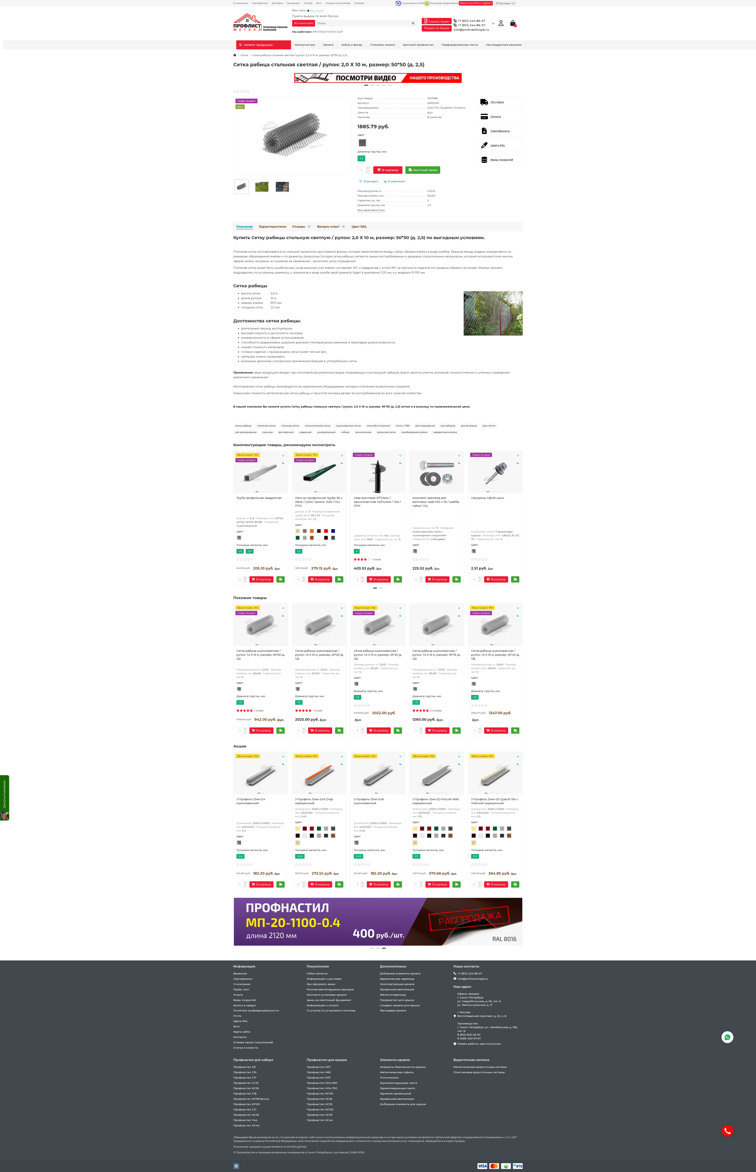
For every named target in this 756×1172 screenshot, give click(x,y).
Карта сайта (241, 1031)
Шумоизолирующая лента (398, 1082)
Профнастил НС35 (246, 1114)
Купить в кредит (244, 1005)
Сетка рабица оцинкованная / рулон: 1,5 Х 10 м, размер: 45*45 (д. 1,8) (495, 654)
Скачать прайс (438, 21)
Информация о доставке (324, 978)
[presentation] (233, 517)
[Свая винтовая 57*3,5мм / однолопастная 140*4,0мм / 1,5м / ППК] (378, 473)
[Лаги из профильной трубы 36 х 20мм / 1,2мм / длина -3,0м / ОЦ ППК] (319, 473)
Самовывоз (293, 3)
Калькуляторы (305, 44)
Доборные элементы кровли (400, 973)
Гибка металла (317, 973)
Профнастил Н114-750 (322, 1088)
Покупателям (318, 966)
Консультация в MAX (412, 3)
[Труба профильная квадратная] (260, 473)
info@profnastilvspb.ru (471, 29)
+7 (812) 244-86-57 (471, 21)
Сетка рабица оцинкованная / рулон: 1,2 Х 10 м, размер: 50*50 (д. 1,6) (260, 654)
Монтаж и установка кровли (327, 994)
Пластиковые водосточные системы (479, 1072)
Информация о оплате (322, 1005)
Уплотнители (389, 1077)
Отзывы (301, 226)
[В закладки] (283, 455)
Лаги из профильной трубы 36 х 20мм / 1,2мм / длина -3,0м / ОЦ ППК (318, 502)
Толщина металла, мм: (252, 545)
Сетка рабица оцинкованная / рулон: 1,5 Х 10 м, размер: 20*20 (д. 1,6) (319, 654)
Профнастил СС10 (245, 1082)
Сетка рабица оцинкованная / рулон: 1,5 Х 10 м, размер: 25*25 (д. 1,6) (378, 654)
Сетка (244, 55)
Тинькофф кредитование (444, 3)
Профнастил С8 (244, 1066)
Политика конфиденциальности (256, 1010)
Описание (244, 226)
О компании (240, 3)
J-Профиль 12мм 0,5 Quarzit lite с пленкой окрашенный (494, 801)
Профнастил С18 (245, 1093)
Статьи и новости (245, 1047)
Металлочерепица (393, 994)
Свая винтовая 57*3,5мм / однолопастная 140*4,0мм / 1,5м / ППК (377, 502)
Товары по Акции (436, 28)
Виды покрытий (244, 1000)
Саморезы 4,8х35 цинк (487, 498)
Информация (244, 966)
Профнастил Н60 (319, 1072)
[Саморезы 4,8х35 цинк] (495, 473)
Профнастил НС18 (246, 1088)
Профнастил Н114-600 (322, 1082)
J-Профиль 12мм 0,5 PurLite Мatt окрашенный (435, 801)
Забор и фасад (351, 44)
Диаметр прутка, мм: (372, 151)
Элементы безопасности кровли (403, 1066)
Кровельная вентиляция (397, 989)
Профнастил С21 (244, 1109)
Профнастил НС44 (246, 1125)
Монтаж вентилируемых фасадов (330, 989)
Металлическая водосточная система (480, 1066)
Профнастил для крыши (397, 1000)
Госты (237, 1015)
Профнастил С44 (245, 1120)
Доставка (277, 3)
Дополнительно (393, 966)
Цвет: (361, 134)
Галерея (359, 3)
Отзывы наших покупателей (253, 1042)
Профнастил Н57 (319, 1066)
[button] (366, 85)
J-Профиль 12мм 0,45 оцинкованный (369, 801)
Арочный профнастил (418, 44)
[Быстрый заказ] (280, 579)
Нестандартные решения (504, 44)
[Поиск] (413, 23)
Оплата (308, 3)
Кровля (328, 44)
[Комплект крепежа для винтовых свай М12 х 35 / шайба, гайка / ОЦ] (436, 473)
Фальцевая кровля (393, 1010)
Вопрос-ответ (330, 226)
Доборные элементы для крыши (403, 1104)
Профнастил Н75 (319, 1077)
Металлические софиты (397, 1072)
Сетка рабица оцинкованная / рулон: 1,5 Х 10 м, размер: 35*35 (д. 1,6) (436, 654)
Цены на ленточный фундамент (329, 1000)
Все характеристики (371, 210)
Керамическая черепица (397, 978)
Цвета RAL (240, 1021)
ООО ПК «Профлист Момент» (446, 107)
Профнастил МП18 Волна (251, 1098)
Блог (319, 3)
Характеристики (272, 226)
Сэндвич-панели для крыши (400, 1005)
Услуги (238, 994)
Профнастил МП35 (320, 1093)
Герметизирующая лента (397, 1088)
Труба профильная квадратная (259, 498)
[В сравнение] (283, 463)
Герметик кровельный (395, 1093)
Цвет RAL (359, 226)
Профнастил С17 (244, 1077)
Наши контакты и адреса (476, 3)
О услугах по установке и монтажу (331, 1010)
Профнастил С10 (245, 1072)
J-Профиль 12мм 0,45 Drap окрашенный (314, 801)
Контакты (240, 1037)
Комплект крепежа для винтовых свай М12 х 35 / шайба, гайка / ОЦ (435, 502)
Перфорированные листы (460, 44)
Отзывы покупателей (338, 3)
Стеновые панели (382, 44)
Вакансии (240, 973)
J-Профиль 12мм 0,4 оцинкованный (250, 801)
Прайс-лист (241, 989)
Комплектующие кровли (397, 984)
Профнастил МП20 (246, 1104)
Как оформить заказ (321, 984)
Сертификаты (260, 3)
